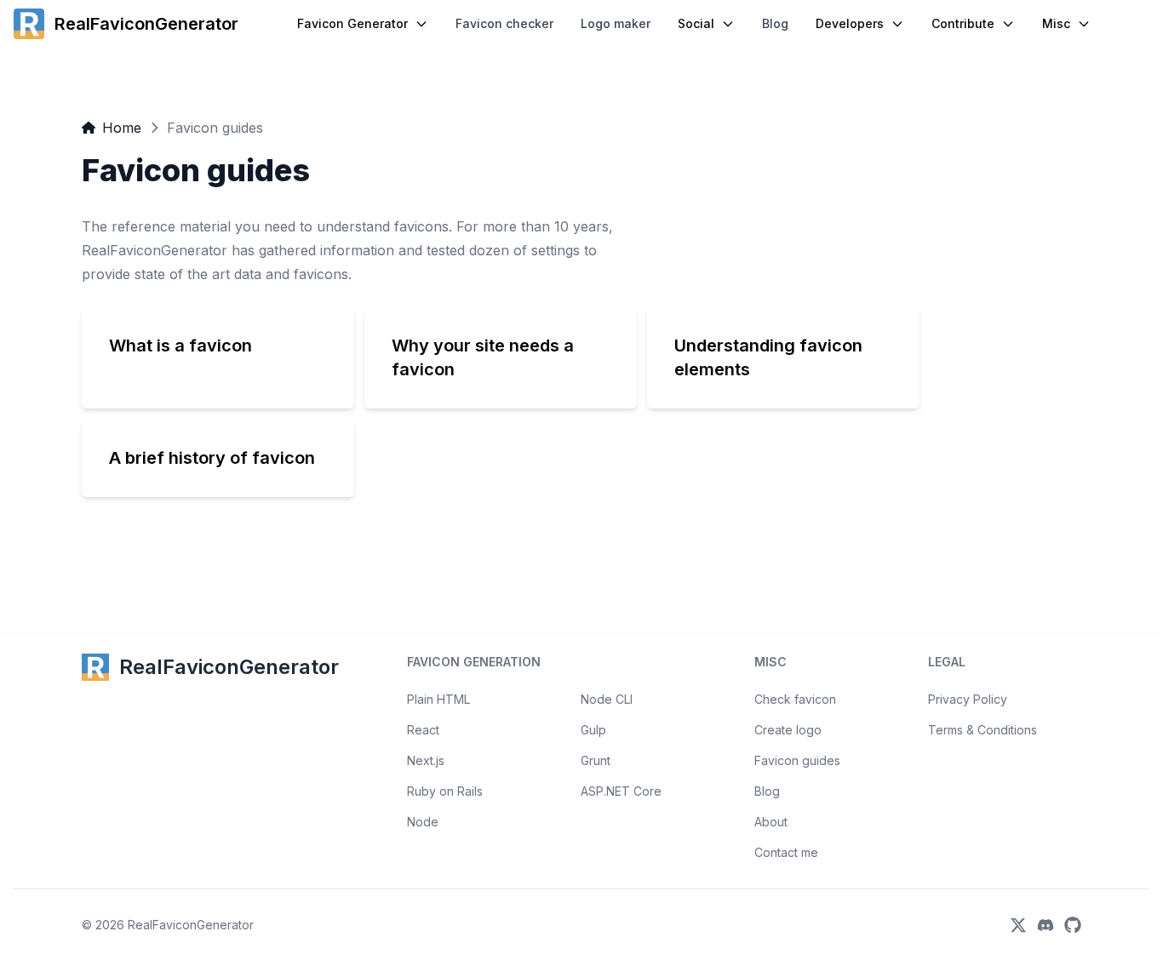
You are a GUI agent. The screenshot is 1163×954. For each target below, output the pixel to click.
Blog (775, 23)
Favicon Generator (352, 23)
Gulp (593, 730)
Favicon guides (797, 760)
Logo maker (615, 23)
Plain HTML (438, 699)
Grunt (595, 760)
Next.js (425, 760)
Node (422, 821)
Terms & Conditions (982, 730)
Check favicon (795, 699)
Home (121, 127)
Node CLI (607, 699)
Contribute (962, 23)
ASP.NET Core (621, 791)
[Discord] (1045, 925)
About (771, 821)
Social (696, 23)
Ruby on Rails (445, 791)
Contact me (786, 852)
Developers (850, 23)
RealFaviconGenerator (191, 924)
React (423, 730)
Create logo (788, 730)
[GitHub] (1072, 925)
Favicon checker (504, 23)
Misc (1056, 23)
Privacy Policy (967, 699)
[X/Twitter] (1018, 925)
